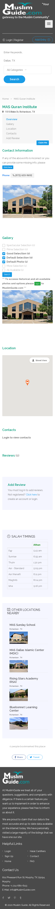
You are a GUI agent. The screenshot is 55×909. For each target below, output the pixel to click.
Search (14, 79)
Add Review (13, 138)
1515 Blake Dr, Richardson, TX (19, 111)
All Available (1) (15, 270)
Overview (11, 119)
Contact (34, 856)
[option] (27, 313)
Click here (31, 494)
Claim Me (42, 143)
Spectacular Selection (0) (21, 245)
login (37, 284)
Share (19, 757)
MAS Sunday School (22, 624)
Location (11, 128)
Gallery (10, 124)
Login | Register (14, 40)
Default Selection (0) (20, 257)
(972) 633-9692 (23, 175)
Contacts (11, 133)
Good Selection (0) (18, 253)
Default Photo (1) (17, 261)
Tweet (36, 757)
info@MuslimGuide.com (22, 889)
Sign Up (9, 856)
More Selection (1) (17, 265)
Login (8, 851)
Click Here (8, 167)
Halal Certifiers (38, 851)
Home (5, 98)
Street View (41, 360)
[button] (27, 382)
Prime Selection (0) (17, 249)
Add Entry (41, 39)
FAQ (32, 861)
